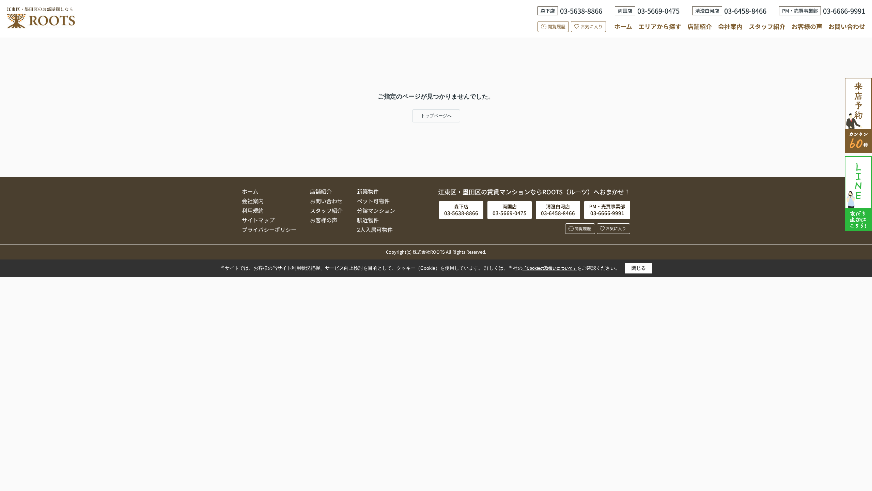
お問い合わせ (846, 26)
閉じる (639, 268)
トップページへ (436, 115)
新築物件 (368, 191)
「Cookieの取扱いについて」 (550, 268)
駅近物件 (368, 220)
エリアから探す (659, 26)
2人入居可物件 (375, 229)
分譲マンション (376, 210)
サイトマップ (258, 220)
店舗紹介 (699, 26)
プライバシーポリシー (269, 229)
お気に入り (591, 26)
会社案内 (730, 26)
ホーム (623, 26)
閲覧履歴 (556, 26)
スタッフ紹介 (767, 26)
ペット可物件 (373, 201)
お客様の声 (807, 26)
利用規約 (253, 210)
